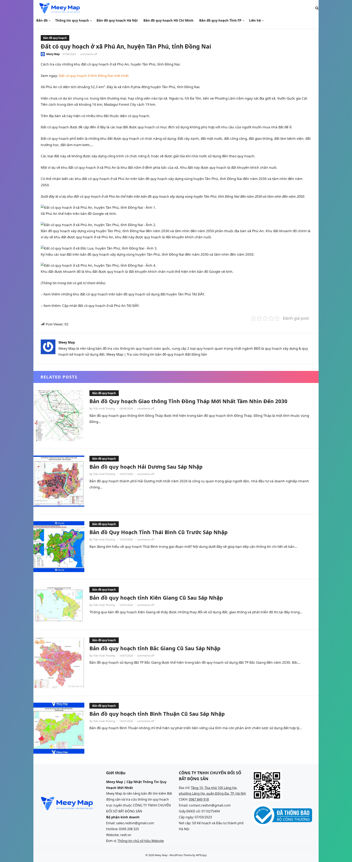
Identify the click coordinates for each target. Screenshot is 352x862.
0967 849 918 (199, 799)
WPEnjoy (201, 855)
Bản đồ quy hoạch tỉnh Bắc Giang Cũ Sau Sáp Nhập (154, 648)
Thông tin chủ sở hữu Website (141, 841)
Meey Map (53, 54)
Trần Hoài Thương (104, 408)
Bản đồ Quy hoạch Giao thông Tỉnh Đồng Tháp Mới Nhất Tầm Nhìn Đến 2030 (188, 401)
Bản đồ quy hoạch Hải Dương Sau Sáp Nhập (145, 466)
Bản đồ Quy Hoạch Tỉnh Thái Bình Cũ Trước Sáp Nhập (158, 532)
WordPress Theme (180, 855)
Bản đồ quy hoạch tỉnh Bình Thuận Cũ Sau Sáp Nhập (157, 713)
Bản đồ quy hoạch (55, 38)
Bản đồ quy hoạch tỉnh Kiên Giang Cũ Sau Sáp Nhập (156, 597)
